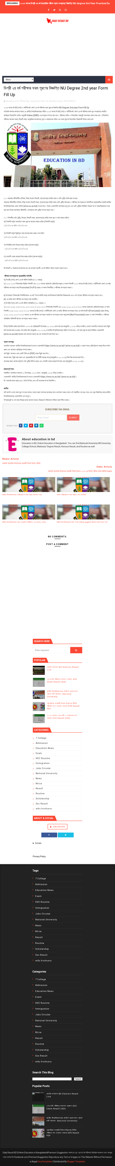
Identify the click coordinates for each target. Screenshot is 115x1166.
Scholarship (42, 798)
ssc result (42, 803)
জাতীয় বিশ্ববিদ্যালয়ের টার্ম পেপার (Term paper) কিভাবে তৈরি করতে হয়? (82, 522)
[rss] (60, 10)
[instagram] (65, 10)
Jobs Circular (43, 768)
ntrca (39, 783)
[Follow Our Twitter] (66, 835)
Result (39, 788)
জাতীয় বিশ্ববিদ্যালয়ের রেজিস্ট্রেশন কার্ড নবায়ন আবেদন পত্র (22, 495)
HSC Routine (43, 758)
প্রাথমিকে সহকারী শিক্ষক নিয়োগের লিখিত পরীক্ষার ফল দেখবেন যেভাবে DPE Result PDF (63, 706)
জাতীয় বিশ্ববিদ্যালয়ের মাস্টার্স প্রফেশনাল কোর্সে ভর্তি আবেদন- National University (62, 694)
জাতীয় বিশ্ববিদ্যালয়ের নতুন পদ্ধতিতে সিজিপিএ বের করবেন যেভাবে (24, 522)
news (39, 778)
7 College (41, 738)
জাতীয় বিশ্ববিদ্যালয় (70, 101)
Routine (40, 793)
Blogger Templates (76, 1161)
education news (55, 101)
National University (47, 773)
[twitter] (54, 10)
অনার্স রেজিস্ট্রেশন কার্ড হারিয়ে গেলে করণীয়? (71, 495)
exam (39, 753)
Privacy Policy (39, 856)
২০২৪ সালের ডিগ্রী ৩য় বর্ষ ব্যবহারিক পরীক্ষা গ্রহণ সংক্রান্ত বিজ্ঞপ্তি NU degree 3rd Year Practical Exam (66, 3)
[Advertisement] (57, 50)
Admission (42, 743)
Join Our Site (58, 827)
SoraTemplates (45, 1161)
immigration (43, 763)
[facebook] (48, 10)
